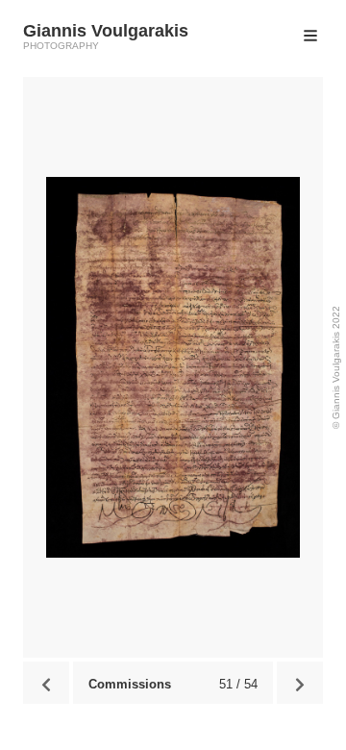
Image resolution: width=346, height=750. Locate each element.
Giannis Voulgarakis (105, 30)
